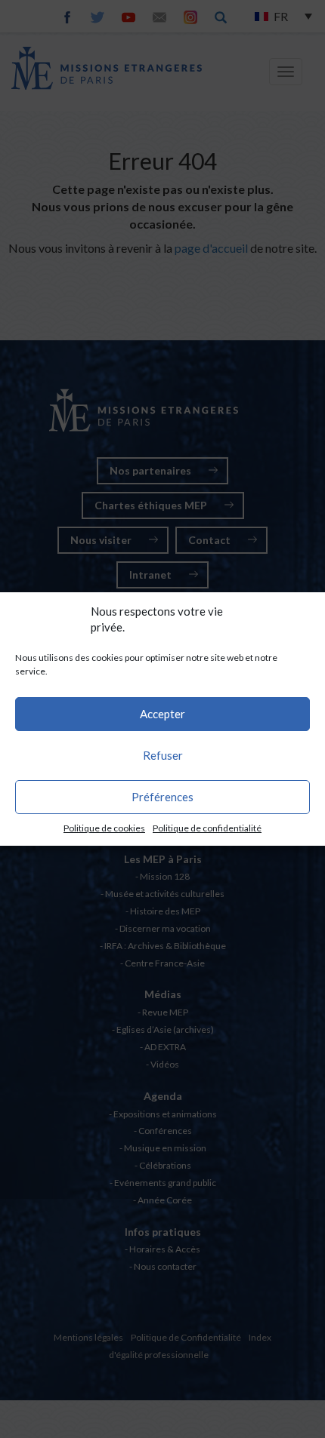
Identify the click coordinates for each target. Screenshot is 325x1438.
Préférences (162, 796)
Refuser (163, 755)
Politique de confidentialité (207, 828)
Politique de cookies (104, 828)
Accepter (162, 714)
